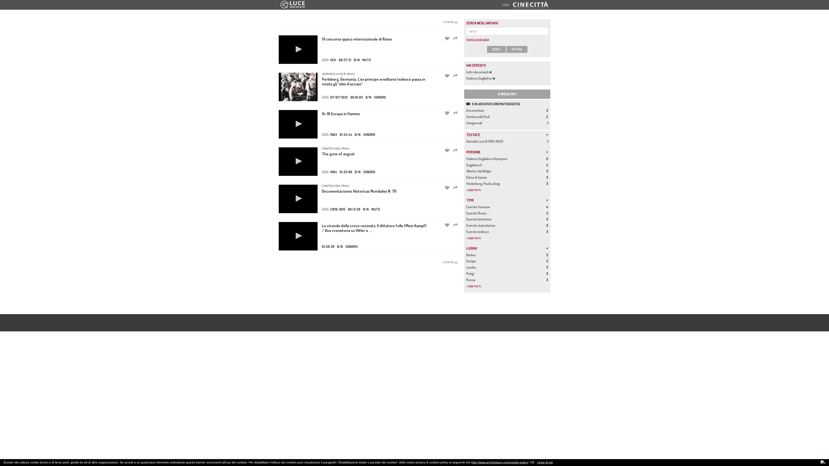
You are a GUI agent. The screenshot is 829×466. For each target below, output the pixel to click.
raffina (517, 49)
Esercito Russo (477, 213)
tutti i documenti (477, 72)
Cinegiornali (474, 123)
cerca (496, 49)
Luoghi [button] (471, 248)
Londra (471, 267)
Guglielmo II (474, 165)
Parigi (470, 273)
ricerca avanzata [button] (477, 39)
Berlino (471, 255)
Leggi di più (545, 462)
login (505, 5)
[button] (298, 49)
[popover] (455, 38)
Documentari (475, 110)
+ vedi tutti (473, 190)
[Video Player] (298, 49)
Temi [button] (470, 200)
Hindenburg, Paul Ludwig (483, 183)
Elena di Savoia (477, 177)
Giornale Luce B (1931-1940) (485, 141)
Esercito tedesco (478, 232)
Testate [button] (473, 135)
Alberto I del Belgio (479, 171)
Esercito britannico (479, 219)
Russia (471, 280)
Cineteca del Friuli (478, 117)
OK (532, 462)
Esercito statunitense (481, 225)
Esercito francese (478, 207)
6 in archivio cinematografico (495, 104)
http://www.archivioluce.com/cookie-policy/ (499, 462)
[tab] (507, 135)
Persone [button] (473, 152)
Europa (471, 261)
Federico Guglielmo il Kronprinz (487, 159)
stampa (449, 22)
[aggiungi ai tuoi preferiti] (447, 38)
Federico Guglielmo (479, 78)
